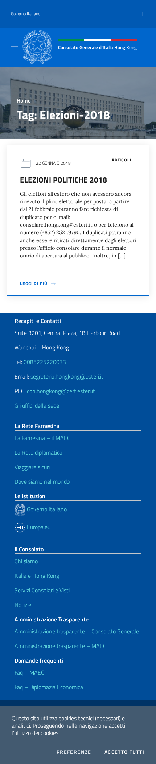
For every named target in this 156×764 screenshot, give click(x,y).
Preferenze (74, 752)
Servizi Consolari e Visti (42, 590)
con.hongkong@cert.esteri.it (61, 391)
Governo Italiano (25, 14)
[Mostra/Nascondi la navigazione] (14, 46)
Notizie (23, 604)
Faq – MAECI (30, 672)
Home (24, 100)
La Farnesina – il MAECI (43, 437)
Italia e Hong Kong (37, 575)
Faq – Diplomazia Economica (49, 687)
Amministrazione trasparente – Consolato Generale (77, 631)
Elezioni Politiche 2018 (63, 179)
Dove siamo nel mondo (42, 481)
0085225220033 (45, 361)
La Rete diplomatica (38, 452)
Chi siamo (26, 561)
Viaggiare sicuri (32, 467)
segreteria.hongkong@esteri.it (66, 376)
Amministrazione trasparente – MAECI (61, 645)
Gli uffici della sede (37, 405)
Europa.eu (37, 527)
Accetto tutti (124, 752)
